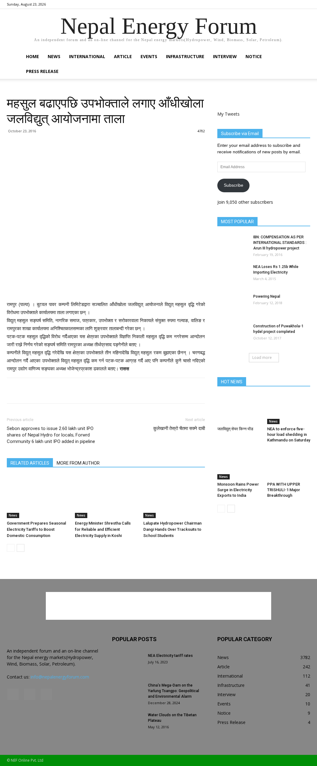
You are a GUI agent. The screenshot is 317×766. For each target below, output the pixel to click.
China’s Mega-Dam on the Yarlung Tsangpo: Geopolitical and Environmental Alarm (173, 691)
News (54, 56)
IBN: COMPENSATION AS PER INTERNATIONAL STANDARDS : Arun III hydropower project (279, 242)
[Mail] (295, 4)
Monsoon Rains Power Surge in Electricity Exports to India (238, 490)
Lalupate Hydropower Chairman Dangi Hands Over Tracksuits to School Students (172, 529)
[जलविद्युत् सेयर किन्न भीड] (239, 409)
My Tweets (228, 114)
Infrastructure (185, 56)
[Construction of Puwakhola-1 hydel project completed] (232, 334)
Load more (262, 357)
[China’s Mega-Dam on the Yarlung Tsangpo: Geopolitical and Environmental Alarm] (127, 693)
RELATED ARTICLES (30, 463)
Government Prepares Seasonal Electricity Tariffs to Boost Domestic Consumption (36, 529)
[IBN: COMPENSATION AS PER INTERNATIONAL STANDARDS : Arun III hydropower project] (232, 245)
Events (149, 56)
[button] (302, 57)
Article (123, 56)
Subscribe (233, 185)
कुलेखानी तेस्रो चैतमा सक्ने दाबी (179, 428)
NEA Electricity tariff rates (170, 655)
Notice (253, 56)
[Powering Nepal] (232, 304)
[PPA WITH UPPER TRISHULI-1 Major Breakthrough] (288, 464)
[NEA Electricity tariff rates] (127, 664)
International (87, 56)
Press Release (42, 71)
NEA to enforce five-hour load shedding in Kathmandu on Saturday (288, 434)
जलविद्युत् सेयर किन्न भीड (235, 429)
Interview (225, 56)
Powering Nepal (266, 296)
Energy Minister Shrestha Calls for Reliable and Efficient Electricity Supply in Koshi (103, 529)
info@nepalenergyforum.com (60, 677)
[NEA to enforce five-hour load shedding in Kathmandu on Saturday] (288, 409)
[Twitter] (305, 4)
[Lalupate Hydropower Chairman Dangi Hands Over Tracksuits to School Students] (174, 497)
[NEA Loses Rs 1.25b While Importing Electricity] (232, 275)
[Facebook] (285, 4)
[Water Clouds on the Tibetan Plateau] (127, 723)
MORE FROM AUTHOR (78, 463)
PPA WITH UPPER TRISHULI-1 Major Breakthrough (283, 490)
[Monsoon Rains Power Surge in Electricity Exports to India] (239, 464)
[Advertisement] (105, 172)
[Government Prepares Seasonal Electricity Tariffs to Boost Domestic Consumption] (37, 497)
